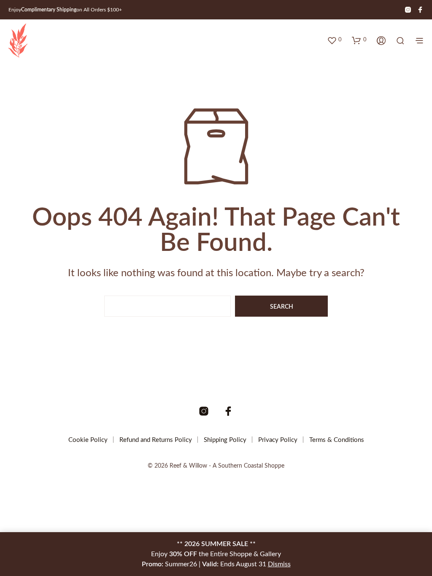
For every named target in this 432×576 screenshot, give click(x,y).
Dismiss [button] (279, 564)
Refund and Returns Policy (155, 440)
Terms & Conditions (336, 440)
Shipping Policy (225, 440)
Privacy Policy (277, 440)
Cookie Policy (88, 440)
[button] (334, 40)
